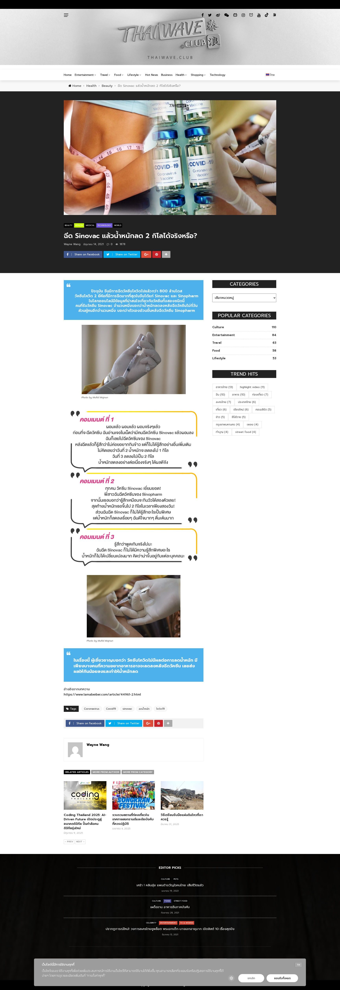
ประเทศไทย (247, 402)
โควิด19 (160, 709)
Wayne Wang (72, 244)
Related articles (77, 772)
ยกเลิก (251, 978)
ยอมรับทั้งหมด (282, 978)
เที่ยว (221, 409)
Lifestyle (133, 75)
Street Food (180, 900)
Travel (104, 75)
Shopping (197, 75)
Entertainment (84, 75)
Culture (165, 879)
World (117, 225)
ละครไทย (223, 402)
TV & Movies (186, 922)
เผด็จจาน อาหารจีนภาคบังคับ (170, 907)
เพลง (252, 424)
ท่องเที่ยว (260, 395)
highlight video (252, 387)
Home (68, 75)
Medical (90, 225)
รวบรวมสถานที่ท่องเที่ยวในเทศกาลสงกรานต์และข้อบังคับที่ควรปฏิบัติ (133, 819)
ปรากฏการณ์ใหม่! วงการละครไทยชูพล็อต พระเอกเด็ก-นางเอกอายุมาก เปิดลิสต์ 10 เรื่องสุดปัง (170, 929)
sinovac (127, 709)
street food (245, 432)
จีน (220, 395)
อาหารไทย (224, 387)
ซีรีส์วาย (239, 417)
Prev (70, 841)
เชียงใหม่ (241, 409)
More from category (137, 772)
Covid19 (111, 709)
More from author (106, 772)
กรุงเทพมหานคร (228, 424)
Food (117, 75)
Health (180, 75)
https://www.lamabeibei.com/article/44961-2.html (102, 694)
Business (167, 75)
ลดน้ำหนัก (144, 709)
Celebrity (151, 922)
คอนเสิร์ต (263, 409)
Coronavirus (91, 709)
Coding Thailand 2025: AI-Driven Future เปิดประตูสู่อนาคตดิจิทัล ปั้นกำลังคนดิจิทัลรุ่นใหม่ (85, 822)
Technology (217, 75)
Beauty (68, 225)
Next (79, 841)
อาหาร (238, 395)
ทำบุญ (222, 432)
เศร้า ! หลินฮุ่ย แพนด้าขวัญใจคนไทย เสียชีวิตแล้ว (170, 885)
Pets (176, 879)
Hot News (151, 75)
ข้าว (220, 417)
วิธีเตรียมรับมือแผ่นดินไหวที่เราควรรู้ (182, 817)
